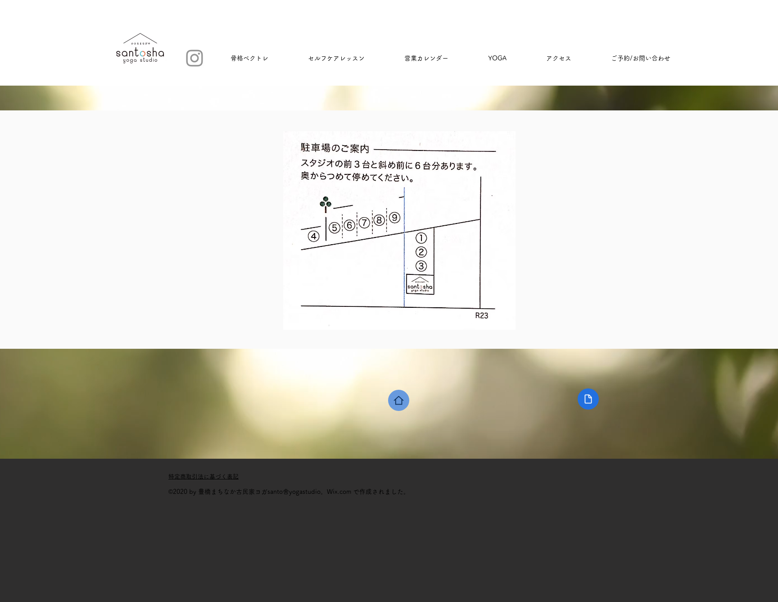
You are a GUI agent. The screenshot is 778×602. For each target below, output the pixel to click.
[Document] (588, 399)
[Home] (398, 400)
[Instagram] (194, 58)
